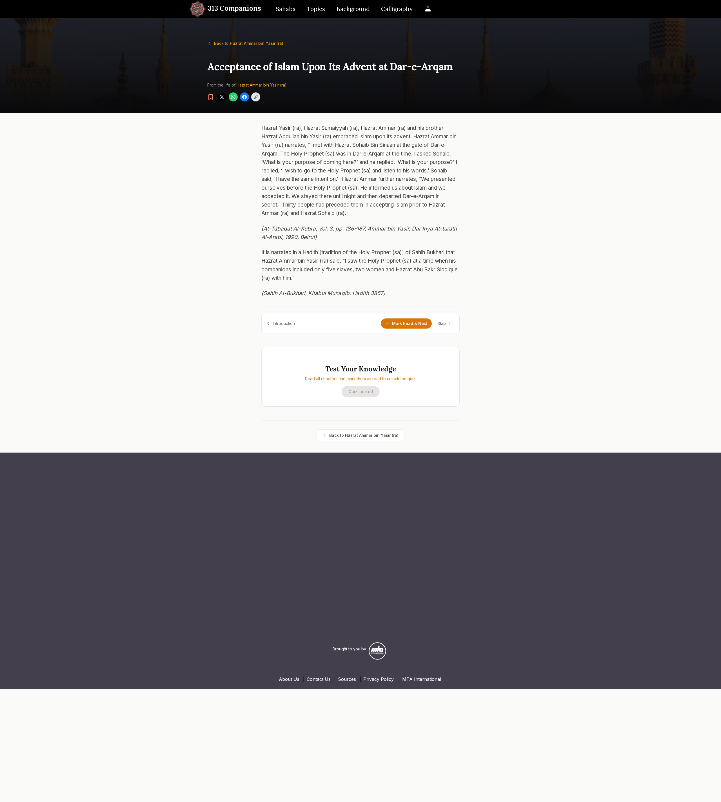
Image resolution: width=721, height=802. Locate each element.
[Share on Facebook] (244, 96)
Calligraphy (397, 9)
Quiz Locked (360, 391)
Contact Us (319, 679)
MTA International (421, 679)
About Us (289, 679)
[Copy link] (255, 96)
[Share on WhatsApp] (233, 96)
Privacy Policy (378, 679)
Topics (316, 9)
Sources (347, 679)
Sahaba (286, 9)
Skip (441, 323)
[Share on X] (221, 96)
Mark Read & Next (409, 323)
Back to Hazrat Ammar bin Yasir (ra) (248, 43)
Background (353, 9)
